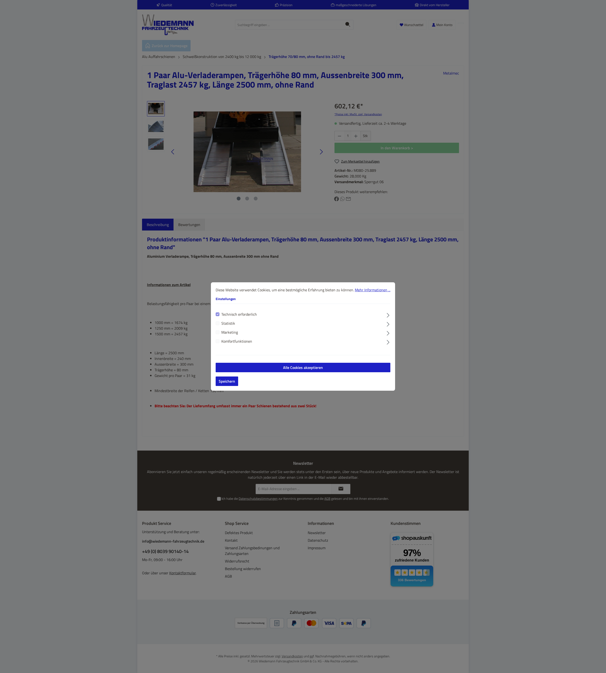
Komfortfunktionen (236, 341)
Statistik (228, 323)
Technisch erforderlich (239, 314)
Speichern (227, 381)
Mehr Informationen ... (372, 290)
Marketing (229, 332)
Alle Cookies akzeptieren (303, 367)
